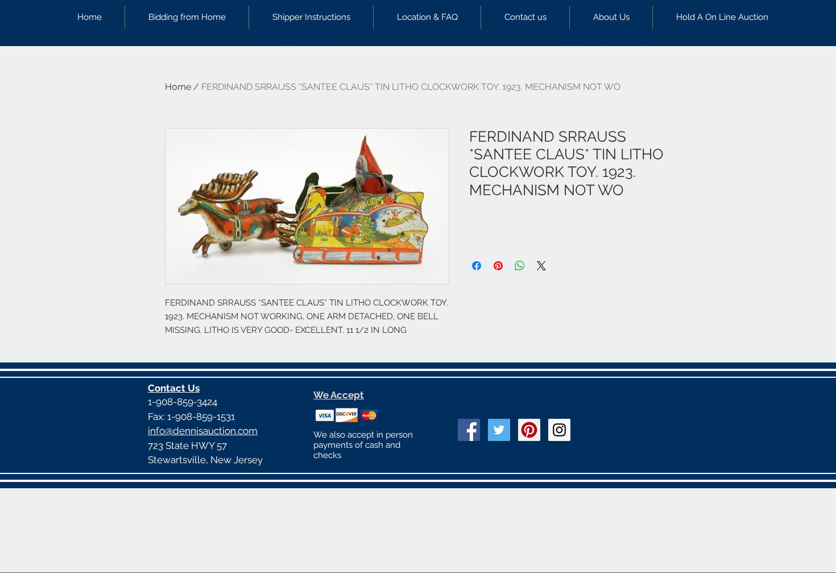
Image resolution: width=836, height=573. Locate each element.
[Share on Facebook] (476, 266)
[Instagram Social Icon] (559, 430)
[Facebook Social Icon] (469, 430)
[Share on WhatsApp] (520, 266)
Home (178, 86)
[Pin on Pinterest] (498, 266)
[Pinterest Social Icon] (529, 430)
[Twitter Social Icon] (499, 430)
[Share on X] (541, 266)
